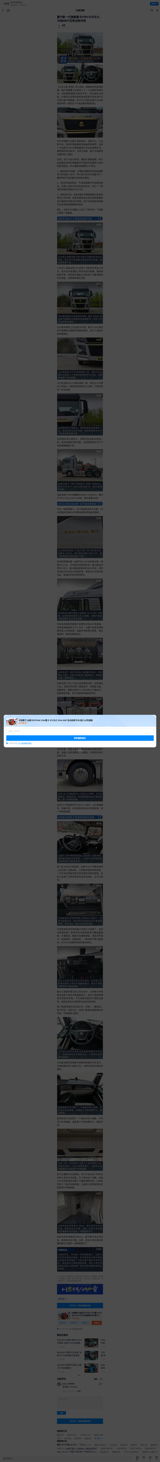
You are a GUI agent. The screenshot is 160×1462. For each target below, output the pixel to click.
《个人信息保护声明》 (24, 743)
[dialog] (80, 731)
